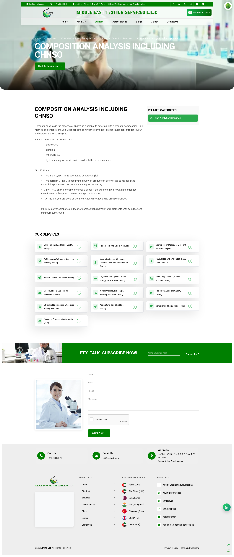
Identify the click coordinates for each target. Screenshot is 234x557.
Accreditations (120, 21)
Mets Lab (46, 548)
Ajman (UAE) (134, 484)
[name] (173, 4)
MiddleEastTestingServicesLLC (178, 485)
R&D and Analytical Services (117, 38)
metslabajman (169, 517)
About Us (81, 21)
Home (65, 21)
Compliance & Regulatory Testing (79, 38)
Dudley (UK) (134, 518)
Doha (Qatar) (134, 498)
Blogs (139, 21)
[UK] (226, 12)
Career (154, 21)
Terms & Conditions (190, 548)
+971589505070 (60, 4)
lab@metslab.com (37, 4)
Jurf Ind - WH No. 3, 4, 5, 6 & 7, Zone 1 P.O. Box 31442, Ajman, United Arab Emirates (110, 4)
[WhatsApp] (227, 507)
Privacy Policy (171, 548)
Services (99, 21)
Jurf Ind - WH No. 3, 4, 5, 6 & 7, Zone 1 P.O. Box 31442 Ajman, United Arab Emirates (177, 457)
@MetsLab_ (169, 501)
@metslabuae (169, 509)
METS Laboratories (172, 493)
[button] (61, 246)
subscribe (191, 354)
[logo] (54, 481)
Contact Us (172, 21)
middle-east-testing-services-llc (178, 525)
